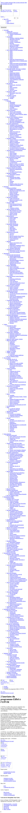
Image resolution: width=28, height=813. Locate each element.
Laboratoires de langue (15, 375)
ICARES (12, 226)
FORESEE (12, 230)
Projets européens (14, 217)
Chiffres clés (9, 31)
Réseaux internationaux (15, 303)
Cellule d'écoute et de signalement (18, 578)
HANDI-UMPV (10, 498)
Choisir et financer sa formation (17, 139)
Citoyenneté (12, 392)
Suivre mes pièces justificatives (17, 127)
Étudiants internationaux (12, 490)
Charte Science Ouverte (15, 246)
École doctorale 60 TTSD (16, 205)
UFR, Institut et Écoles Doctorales (15, 50)
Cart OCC (12, 233)
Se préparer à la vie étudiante (13, 462)
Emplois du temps (14, 526)
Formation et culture (14, 329)
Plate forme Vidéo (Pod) (15, 93)
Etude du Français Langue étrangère (15, 276)
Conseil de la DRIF (14, 261)
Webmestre (6, 806)
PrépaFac (12, 159)
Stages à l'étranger (14, 288)
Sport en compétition (14, 400)
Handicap (12, 81)
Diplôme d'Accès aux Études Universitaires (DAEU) (16, 145)
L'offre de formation (14, 632)
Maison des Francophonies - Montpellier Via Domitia (16, 305)
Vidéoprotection (13, 427)
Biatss (11, 86)
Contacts (12, 487)
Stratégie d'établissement (15, 34)
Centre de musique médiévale (16, 355)
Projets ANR (13, 218)
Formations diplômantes (15, 279)
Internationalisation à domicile (17, 260)
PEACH (12, 234)
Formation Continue (11, 138)
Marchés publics (13, 650)
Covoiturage (12, 594)
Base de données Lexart (15, 237)
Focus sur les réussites (15, 252)
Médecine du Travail (14, 410)
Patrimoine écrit (13, 336)
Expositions (12, 344)
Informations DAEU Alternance (17, 155)
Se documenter (10, 595)
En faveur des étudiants (15, 414)
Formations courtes (14, 143)
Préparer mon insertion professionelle (15, 527)
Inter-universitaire (14, 48)
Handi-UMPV (10, 471)
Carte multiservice (14, 380)
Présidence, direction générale (17, 38)
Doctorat (12, 323)
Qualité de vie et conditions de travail (18, 579)
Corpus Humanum (14, 238)
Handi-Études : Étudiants (15, 474)
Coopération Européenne (12, 308)
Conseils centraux (14, 40)
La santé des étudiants (15, 408)
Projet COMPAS (14, 109)
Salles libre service (14, 374)
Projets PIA (12, 220)
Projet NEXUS (13, 229)
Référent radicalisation (15, 75)
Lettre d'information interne (16, 563)
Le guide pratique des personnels (17, 555)
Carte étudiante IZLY (15, 530)
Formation (6, 99)
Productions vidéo (11, 91)
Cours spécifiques (14, 281)
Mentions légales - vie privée (10, 804)
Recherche (6, 186)
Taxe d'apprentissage (14, 638)
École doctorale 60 (14, 67)
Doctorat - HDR (10, 202)
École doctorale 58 (14, 66)
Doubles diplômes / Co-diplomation (18, 316)
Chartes (11, 182)
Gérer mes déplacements (12, 591)
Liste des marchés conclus (16, 646)
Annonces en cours (14, 644)
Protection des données (15, 77)
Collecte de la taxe (14, 652)
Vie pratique (12, 361)
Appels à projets (13, 213)
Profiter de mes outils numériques (14, 521)
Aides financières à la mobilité (17, 289)
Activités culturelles (14, 583)
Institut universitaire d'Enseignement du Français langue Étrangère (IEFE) (18, 64)
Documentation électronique (16, 378)
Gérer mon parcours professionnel (15, 565)
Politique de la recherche (15, 189)
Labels (11, 35)
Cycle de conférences (15, 345)
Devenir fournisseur (11, 642)
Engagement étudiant (14, 73)
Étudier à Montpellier (15, 492)
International (6, 253)
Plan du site (6, 808)
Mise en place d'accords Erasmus (17, 312)
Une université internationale (13, 254)
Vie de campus (7, 357)
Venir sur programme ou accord (17, 268)
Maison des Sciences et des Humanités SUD (16, 200)
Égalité (11, 71)
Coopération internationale (13, 300)
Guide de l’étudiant (14, 502)
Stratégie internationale (15, 256)
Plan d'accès (6, 792)
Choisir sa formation (14, 118)
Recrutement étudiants (12, 545)
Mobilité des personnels (12, 291)
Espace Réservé (10, 23)
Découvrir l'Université (12, 610)
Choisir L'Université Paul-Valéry (14, 443)
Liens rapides (10, 648)
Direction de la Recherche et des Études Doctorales (17, 191)
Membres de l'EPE (14, 46)
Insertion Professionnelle (15, 105)
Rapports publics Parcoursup (16, 184)
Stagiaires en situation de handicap (18, 149)
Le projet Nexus (13, 162)
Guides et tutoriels (14, 372)
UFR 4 (11, 55)
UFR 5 (11, 56)
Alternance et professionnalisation (14, 150)
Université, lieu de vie (12, 359)
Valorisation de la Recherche (13, 249)
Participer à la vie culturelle (13, 666)
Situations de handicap (12, 411)
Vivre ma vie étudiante (12, 529)
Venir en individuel (14, 267)
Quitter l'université (11, 551)
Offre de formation (11, 110)
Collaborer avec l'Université (13, 617)
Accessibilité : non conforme (10, 805)
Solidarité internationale (15, 262)
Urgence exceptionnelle (9, 795)
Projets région (13, 221)
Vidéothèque (13, 349)
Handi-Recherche (14, 480)
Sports (8, 394)
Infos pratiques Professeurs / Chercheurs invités (16, 298)
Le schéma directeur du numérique (18, 384)
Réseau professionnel (12, 677)
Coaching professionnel (15, 577)
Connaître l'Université (12, 654)
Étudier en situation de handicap (14, 168)
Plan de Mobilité (13, 82)
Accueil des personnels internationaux (18, 293)
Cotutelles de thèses (14, 208)
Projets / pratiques (14, 331)
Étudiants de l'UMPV (9, 496)
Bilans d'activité (13, 214)
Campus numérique (11, 368)
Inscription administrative (15, 121)
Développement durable (15, 70)
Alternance (12, 151)
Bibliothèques (13, 668)
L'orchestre (12, 353)
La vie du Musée (13, 347)
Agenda (11, 98)
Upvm (2, 16)
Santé (8, 407)
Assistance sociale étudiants (16, 415)
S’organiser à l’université (15, 161)
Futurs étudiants (7, 434)
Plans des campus (14, 360)
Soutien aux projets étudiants (16, 388)
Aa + (2, 691)
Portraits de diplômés (14, 106)
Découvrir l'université (12, 435)
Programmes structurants (12, 224)
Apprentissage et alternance (16, 446)
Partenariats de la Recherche (16, 618)
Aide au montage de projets (13, 209)
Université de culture (11, 325)
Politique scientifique (11, 188)
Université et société (11, 661)
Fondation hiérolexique (15, 641)
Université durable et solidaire (17, 616)
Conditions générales (14, 645)
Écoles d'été (12, 280)
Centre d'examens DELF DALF (17, 283)
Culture (5, 324)
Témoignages (13, 264)
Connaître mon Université (16, 491)
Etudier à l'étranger (14, 287)
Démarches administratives (16, 169)
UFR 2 (11, 52)
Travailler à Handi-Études (16, 172)
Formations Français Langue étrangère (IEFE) (16, 321)
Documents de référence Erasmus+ (18, 313)
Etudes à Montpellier (11, 265)
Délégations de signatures (16, 604)
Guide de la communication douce (18, 601)
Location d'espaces (14, 622)
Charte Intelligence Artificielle (17, 79)
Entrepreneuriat (13, 621)
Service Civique (13, 90)
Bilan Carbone (7, 809)
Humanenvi (12, 240)
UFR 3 (11, 54)
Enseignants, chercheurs (15, 85)
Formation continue (14, 634)
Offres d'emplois (13, 87)
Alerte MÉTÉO (13, 426)
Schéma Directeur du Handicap (17, 472)
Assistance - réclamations (15, 137)
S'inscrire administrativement (16, 126)
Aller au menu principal (18, 2)
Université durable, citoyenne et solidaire (16, 68)
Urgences (9, 20)
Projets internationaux (15, 307)
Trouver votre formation (15, 111)
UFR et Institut (13, 557)
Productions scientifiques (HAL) (17, 245)
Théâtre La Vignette (11, 351)
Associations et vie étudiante (13, 386)
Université (6, 30)
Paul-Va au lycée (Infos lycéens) (17, 451)
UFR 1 (11, 51)
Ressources (12, 170)
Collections (12, 341)
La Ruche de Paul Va (15, 416)
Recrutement (10, 83)
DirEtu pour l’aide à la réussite (17, 165)
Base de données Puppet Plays (17, 236)
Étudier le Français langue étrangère (18, 494)
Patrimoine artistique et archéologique (18, 335)
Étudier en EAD (13, 269)
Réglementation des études (16, 599)
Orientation (12, 103)
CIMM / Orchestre (11, 352)
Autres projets (13, 222)
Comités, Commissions (15, 42)
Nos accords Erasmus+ (15, 309)
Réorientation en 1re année (16, 129)
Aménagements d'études (15, 166)
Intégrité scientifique (14, 194)
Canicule (12, 430)
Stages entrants (13, 153)
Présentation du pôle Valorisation (17, 250)
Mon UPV (6, 19)
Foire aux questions (14, 135)
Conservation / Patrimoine (13, 332)
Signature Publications (15, 248)
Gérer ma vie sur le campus (13, 582)
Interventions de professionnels (17, 620)
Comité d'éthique (14, 196)
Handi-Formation (14, 479)
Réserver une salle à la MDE (16, 363)
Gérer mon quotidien (11, 573)
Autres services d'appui (15, 212)
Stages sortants (13, 154)
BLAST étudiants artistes (12, 356)
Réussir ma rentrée (14, 158)
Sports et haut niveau (14, 402)
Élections (12, 43)
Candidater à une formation (16, 119)
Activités (12, 391)
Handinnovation (13, 478)
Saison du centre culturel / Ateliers (15, 339)
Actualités (12, 97)
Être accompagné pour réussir (14, 157)
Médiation (12, 343)
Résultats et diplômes (12, 173)
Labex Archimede (14, 225)
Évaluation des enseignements (17, 525)
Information (12, 102)
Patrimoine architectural (15, 333)
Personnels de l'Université (10, 553)
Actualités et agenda (11, 95)
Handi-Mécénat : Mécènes (16, 484)
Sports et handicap (14, 403)
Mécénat (12, 640)
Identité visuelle (7, 773)
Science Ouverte (13, 193)
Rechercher (3, 27)
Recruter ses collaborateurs (13, 624)
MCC (11, 180)
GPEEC (11, 571)
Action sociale (10, 412)
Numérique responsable (15, 78)
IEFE (11, 277)
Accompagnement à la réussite (17, 147)
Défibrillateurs (13, 423)
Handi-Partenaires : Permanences (17, 482)
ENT (8, 22)
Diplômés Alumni (8, 653)
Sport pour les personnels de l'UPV (18, 404)
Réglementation (10, 176)
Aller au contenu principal (7, 2)
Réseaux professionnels (15, 328)
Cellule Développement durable (17, 662)
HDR (11, 206)
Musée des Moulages (12, 340)
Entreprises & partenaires (9, 609)
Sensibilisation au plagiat (15, 376)
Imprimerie (12, 587)
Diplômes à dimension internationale (18, 319)
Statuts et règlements (14, 605)
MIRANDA (12, 228)
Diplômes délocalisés (14, 317)
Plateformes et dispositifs (12, 232)
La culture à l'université (15, 670)
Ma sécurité (12, 431)
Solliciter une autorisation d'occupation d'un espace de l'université (16, 366)
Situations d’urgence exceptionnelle (18, 424)
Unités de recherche (14, 657)
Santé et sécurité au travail (16, 574)
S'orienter (9, 101)
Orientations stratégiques (12, 32)
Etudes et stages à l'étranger (13, 285)
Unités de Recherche (14, 198)
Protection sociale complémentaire (18, 581)
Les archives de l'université (16, 589)
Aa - (4, 691)
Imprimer (3, 693)
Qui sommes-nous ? (14, 486)
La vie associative (14, 387)
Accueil (5, 686)
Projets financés (10, 216)
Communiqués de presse (9, 771)
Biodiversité (12, 337)
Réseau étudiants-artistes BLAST (17, 626)
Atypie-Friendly (13, 475)
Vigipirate (12, 428)
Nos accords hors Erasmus (16, 301)
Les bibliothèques (11, 406)
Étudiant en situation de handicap (17, 535)
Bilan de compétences (15, 142)
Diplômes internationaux (12, 315)
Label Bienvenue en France (16, 272)
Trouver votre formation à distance (15, 117)
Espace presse (13, 649)
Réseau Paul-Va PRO (15, 625)
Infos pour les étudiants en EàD (17, 122)
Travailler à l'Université (12, 673)
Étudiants (12, 89)
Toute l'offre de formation (16, 113)
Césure (11, 130)
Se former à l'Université (12, 630)
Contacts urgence (8, 793)
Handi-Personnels (14, 476)
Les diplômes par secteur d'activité (18, 633)
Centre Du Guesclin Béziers (16, 47)
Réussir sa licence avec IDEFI (17, 163)
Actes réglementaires (14, 44)
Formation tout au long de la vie (17, 444)
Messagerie (12, 379)
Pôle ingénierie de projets (15, 210)
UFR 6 (11, 58)
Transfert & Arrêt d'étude (15, 134)
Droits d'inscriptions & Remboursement (15, 132)
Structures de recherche (12, 197)
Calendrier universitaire (15, 178)
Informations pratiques (15, 174)
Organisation (10, 36)
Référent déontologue (15, 74)
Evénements (12, 390)
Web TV (12, 94)
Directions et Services (15, 39)
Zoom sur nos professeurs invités (17, 296)
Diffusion (9, 241)
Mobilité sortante (13, 292)
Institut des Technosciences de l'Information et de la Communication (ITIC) (18, 61)
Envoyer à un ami (9, 693)
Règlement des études (15, 177)
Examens (12, 181)
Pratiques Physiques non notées (17, 399)
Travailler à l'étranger (14, 570)
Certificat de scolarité (14, 531)
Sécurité (8, 418)
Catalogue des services (15, 371)
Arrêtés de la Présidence (15, 185)
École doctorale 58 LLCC (16, 204)
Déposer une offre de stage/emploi (18, 628)
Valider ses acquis (14, 141)
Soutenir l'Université (11, 637)
